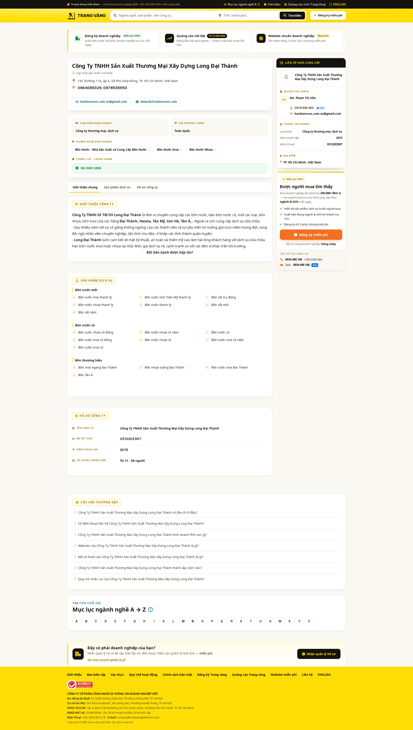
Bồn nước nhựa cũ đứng (95, 332)
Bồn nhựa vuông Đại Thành (164, 367)
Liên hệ (307, 675)
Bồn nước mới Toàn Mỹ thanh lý (168, 297)
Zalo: (301, 265)
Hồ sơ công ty (147, 187)
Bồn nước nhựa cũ (158, 340)
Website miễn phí (284, 675)
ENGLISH (339, 4)
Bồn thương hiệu (88, 360)
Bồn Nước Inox (168, 150)
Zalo (322, 107)
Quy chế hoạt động (143, 675)
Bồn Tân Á (85, 375)
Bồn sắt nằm (87, 312)
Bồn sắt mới (220, 305)
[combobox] (167, 15)
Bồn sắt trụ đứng (223, 297)
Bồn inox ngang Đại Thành (97, 367)
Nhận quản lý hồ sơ (321, 654)
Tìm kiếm (294, 15)
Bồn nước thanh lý (158, 305)
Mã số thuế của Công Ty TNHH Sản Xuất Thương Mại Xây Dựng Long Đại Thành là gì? (140, 557)
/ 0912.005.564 (303, 259)
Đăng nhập (328, 244)
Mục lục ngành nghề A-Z (244, 4)
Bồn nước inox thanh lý (95, 297)
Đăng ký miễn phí (330, 15)
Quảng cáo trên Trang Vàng (306, 4)
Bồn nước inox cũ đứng (95, 340)
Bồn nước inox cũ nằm (227, 340)
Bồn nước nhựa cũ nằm (162, 332)
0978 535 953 (304, 108)
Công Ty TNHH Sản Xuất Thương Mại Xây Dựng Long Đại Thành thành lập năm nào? (140, 568)
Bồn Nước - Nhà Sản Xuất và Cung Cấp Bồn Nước (110, 150)
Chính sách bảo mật (177, 675)
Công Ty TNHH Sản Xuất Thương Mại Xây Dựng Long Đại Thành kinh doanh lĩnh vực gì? (142, 534)
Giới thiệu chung (85, 187)
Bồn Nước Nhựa (201, 150)
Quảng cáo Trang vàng (248, 675)
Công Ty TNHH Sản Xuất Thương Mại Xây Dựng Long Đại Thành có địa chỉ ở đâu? (137, 512)
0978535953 (115, 88)
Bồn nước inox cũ (90, 347)
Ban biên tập (96, 675)
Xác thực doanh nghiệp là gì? (107, 660)
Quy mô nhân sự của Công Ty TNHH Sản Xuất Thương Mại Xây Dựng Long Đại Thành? (141, 579)
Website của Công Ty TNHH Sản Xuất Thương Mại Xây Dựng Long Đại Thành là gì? (138, 545)
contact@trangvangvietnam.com (138, 717)
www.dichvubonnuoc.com (158, 102)
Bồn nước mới (86, 290)
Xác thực (117, 675)
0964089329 (90, 88)
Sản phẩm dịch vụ (117, 187)
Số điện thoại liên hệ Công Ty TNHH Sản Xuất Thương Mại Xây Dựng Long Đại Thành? (141, 523)
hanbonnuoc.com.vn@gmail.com (103, 102)
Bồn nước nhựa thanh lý (95, 305)
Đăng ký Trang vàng (212, 675)
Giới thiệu (274, 4)
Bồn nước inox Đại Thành (229, 367)
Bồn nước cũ (85, 325)
